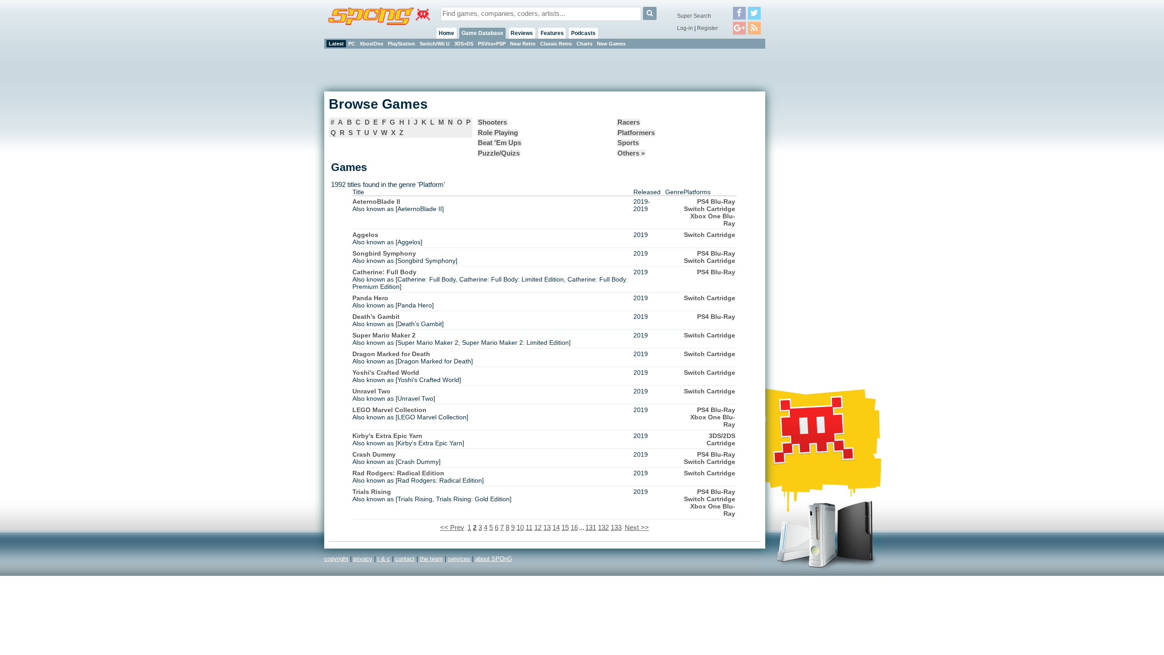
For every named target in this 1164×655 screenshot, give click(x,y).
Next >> (637, 527)
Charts (584, 43)
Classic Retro (556, 43)
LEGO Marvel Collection (389, 409)
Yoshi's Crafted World (385, 372)
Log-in (685, 28)
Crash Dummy (374, 454)
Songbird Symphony (384, 253)
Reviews (522, 33)
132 (603, 527)
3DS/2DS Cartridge (721, 439)
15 (565, 527)
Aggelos (365, 234)
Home (446, 33)
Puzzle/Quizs (499, 153)
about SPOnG (493, 558)
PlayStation (401, 43)
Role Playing (498, 132)
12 (538, 527)
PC (351, 43)
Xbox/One (371, 43)
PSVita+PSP (492, 43)
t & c (383, 558)
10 (520, 527)
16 (574, 527)
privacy (362, 558)
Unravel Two (371, 391)
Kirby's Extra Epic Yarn (387, 435)
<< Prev (452, 527)
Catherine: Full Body (384, 272)
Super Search (694, 16)
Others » (631, 153)
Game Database (482, 33)
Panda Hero (370, 298)
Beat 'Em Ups (499, 142)
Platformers (636, 132)
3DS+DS (463, 43)
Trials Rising (371, 491)
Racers (628, 122)
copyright (336, 558)
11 (529, 527)
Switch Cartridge (709, 208)
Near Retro (523, 43)
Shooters (492, 122)
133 (616, 527)
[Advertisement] (806, 186)
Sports (628, 142)
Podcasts (583, 33)
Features (552, 33)
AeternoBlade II (376, 201)
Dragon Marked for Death (391, 354)
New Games (611, 43)
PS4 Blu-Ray (716, 201)
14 (556, 527)
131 (590, 527)
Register (707, 28)
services (459, 558)
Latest (336, 43)
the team (431, 558)
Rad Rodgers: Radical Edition (398, 473)
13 (547, 527)
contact (405, 558)
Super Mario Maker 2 (384, 335)
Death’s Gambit (376, 316)
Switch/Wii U (435, 43)
